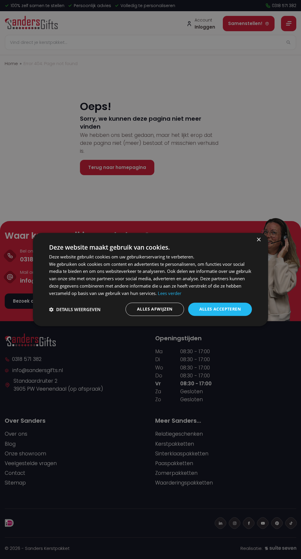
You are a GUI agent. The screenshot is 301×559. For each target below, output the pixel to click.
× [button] (258, 240)
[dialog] (150, 279)
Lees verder (169, 293)
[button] (75, 309)
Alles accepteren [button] (220, 309)
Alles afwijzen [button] (155, 309)
